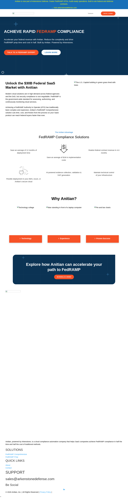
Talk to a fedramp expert (21, 52)
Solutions (90, 13)
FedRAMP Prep (12, 457)
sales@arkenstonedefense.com (30, 479)
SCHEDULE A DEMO (64, 277)
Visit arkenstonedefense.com (65, 8)
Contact (9, 468)
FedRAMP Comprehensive (16, 454)
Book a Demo (108, 13)
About (8, 465)
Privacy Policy (45, 492)
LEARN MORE (51, 52)
